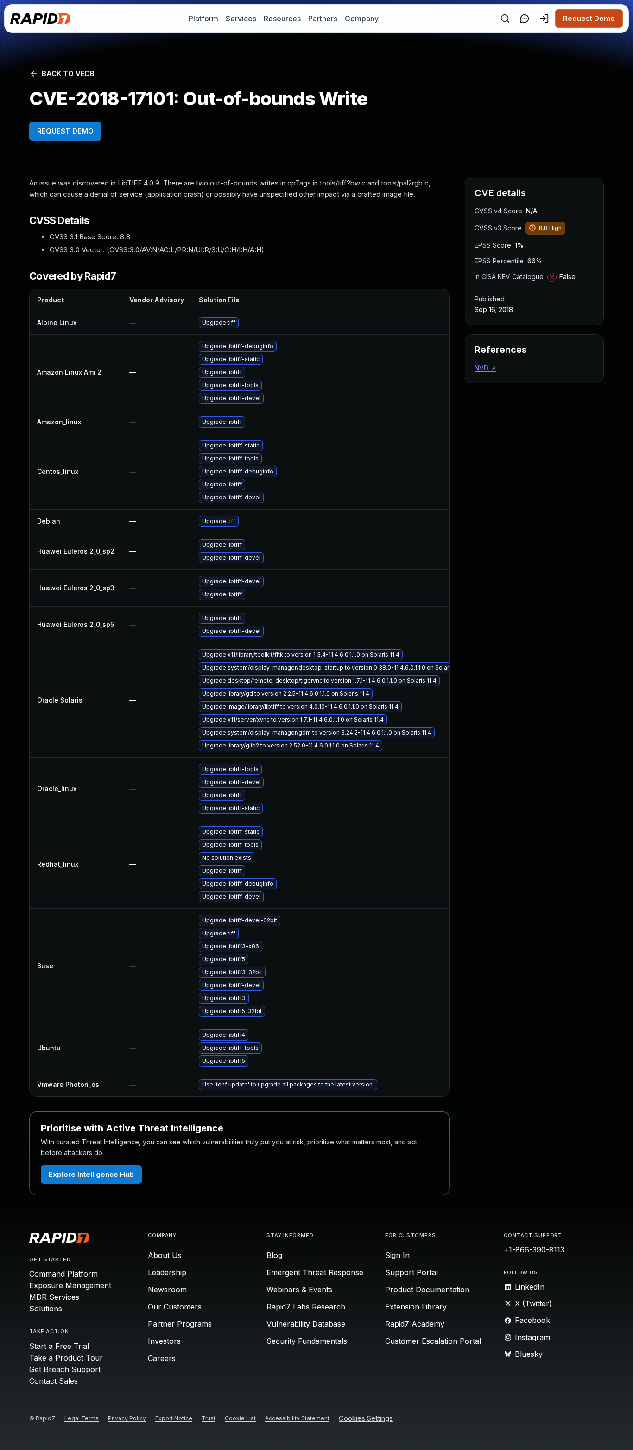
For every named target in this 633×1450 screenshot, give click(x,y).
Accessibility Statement (297, 1418)
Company (362, 18)
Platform (203, 18)
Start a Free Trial (59, 1346)
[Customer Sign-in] (544, 18)
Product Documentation (427, 1289)
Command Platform (63, 1273)
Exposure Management (70, 1285)
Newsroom (167, 1289)
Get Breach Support (65, 1369)
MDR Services (54, 1297)
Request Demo (589, 18)
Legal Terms (81, 1418)
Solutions (45, 1308)
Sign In (397, 1255)
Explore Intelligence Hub (91, 1174)
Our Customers (175, 1306)
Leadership (167, 1272)
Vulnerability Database (305, 1324)
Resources (282, 18)
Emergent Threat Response (314, 1272)
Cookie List (240, 1418)
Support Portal (411, 1272)
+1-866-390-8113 (534, 1249)
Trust (208, 1418)
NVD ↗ (485, 368)
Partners (322, 18)
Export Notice (173, 1418)
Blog (274, 1255)
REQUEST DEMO (65, 131)
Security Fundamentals (306, 1341)
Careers (162, 1358)
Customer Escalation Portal (433, 1341)
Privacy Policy (127, 1418)
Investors (164, 1341)
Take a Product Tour (66, 1357)
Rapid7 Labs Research (305, 1306)
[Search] (505, 18)
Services (241, 18)
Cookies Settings (366, 1419)
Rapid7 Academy (414, 1324)
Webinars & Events (299, 1289)
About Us (165, 1255)
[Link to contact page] (524, 18)
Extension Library (416, 1306)
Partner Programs (180, 1324)
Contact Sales (53, 1381)
